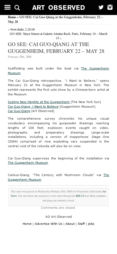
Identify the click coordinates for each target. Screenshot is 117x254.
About (70, 224)
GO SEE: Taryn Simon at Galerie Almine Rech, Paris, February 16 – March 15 (58, 35)
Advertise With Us (48, 224)
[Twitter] (99, 7)
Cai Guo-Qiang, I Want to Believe (33, 106)
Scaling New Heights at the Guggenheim (39, 102)
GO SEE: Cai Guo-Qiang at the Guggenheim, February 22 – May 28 (56, 47)
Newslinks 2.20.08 (22, 29)
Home (12, 17)
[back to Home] (59, 7)
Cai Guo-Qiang (19, 111)
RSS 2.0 (80, 196)
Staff (81, 224)
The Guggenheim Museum (28, 163)
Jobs (91, 224)
